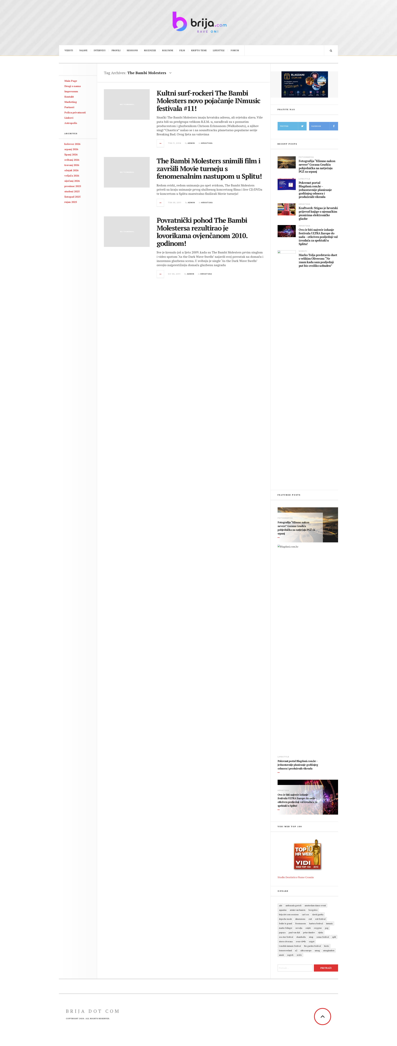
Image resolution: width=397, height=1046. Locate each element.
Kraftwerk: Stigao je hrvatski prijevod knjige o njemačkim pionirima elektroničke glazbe (318, 213)
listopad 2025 (72, 196)
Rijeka (320, 932)
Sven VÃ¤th (301, 941)
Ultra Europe (306, 950)
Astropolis (70, 123)
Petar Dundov (309, 932)
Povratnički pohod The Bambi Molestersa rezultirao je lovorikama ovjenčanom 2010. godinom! (202, 231)
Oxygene (318, 928)
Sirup (311, 937)
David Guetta (317, 914)
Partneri (69, 107)
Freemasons (300, 923)
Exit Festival (320, 919)
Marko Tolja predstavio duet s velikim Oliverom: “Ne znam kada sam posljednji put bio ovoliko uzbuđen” (318, 260)
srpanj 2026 (71, 149)
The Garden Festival (312, 946)
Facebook (316, 126)
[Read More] (279, 537)
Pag (326, 928)
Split (334, 937)
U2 (296, 950)
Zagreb (290, 955)
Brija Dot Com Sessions (289, 914)
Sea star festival (286, 937)
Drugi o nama (72, 86)
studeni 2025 (72, 191)
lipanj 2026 (71, 154)
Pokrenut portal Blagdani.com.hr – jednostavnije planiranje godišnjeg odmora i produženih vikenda (315, 190)
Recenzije (150, 50)
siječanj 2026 (72, 181)
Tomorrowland (285, 950)
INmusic (329, 923)
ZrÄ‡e (299, 955)
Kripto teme (199, 50)
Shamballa (301, 937)
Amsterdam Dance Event (315, 905)
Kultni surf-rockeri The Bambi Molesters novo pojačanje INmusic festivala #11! (208, 100)
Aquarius (283, 910)
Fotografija (306, 157)
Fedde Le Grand (285, 923)
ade (280, 905)
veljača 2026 (71, 175)
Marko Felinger (285, 928)
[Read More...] (160, 143)
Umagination (328, 950)
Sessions (132, 50)
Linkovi (68, 117)
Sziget (311, 941)
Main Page (70, 81)
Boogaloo (313, 910)
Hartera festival (316, 923)
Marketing (70, 102)
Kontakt (69, 96)
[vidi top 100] (308, 855)
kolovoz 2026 (72, 144)
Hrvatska (206, 143)
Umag (317, 950)
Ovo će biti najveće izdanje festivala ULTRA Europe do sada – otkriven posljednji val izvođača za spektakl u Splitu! (318, 237)
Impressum (71, 91)
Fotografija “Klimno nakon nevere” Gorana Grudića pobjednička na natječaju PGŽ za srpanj (317, 166)
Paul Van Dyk (294, 932)
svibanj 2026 (71, 159)
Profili (116, 50)
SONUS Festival (323, 937)
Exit (310, 919)
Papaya (282, 932)
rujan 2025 (70, 202)
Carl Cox (305, 914)
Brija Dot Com (93, 1011)
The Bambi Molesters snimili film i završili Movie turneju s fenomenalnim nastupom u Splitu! (209, 168)
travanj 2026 (71, 165)
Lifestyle (219, 50)
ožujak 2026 (71, 170)
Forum (235, 50)
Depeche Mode (285, 919)
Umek (281, 955)
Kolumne (167, 50)
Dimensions (300, 919)
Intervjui (99, 50)
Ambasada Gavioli (293, 905)
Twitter (284, 126)
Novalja (299, 928)
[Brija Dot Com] (198, 22)
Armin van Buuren (297, 910)
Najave (83, 50)
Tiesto (326, 946)
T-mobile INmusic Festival (290, 946)
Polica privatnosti (75, 112)
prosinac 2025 (72, 186)
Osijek (308, 928)
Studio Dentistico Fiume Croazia (296, 877)
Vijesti (69, 50)
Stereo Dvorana (286, 941)
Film (182, 50)
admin (191, 143)
